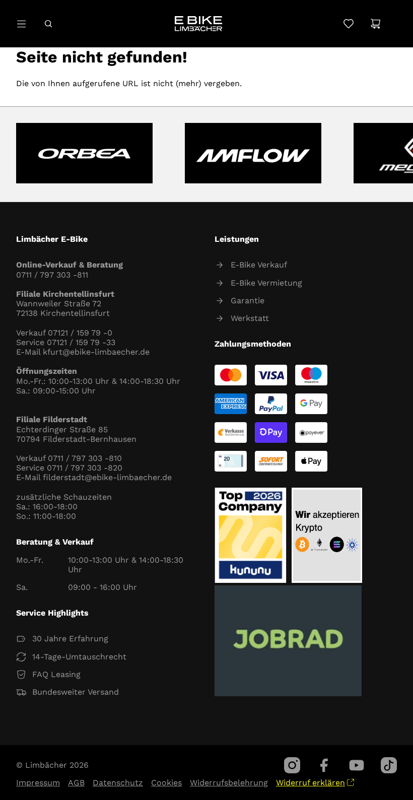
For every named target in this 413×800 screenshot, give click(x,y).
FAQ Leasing (56, 674)
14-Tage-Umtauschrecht (79, 656)
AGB (76, 782)
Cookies (166, 782)
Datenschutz (118, 782)
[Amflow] (253, 154)
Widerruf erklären (310, 782)
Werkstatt (250, 318)
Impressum (38, 782)
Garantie (247, 300)
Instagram (292, 765)
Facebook (324, 765)
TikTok (389, 765)
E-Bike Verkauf (259, 265)
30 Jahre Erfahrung (70, 638)
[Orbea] (84, 154)
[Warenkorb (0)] (375, 23)
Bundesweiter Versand (75, 692)
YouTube (357, 765)
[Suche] (48, 23)
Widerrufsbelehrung (229, 782)
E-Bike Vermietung (266, 283)
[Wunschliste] (348, 23)
